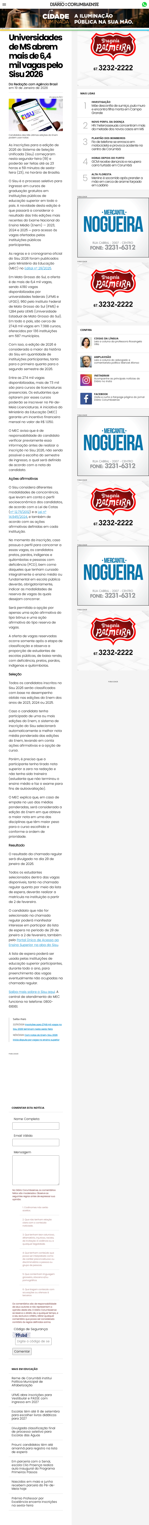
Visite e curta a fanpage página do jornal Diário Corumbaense (119, 398)
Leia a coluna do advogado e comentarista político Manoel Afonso (116, 361)
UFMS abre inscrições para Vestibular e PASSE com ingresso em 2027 (32, 1398)
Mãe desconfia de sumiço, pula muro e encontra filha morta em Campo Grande (118, 109)
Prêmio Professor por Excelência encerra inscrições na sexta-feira (34, 1502)
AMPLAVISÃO (102, 357)
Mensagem (22, 1152)
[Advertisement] (36, 1077)
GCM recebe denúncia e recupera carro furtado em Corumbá (116, 163)
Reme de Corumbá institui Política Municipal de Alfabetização (32, 1381)
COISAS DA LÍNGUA (106, 338)
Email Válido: (23, 1135)
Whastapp (144, 4)
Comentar (22, 1351)
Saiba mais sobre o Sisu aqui (32, 991)
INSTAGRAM (101, 375)
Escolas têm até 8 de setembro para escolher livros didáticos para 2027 (36, 1415)
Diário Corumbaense (74, 4)
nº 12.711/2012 (19, 512)
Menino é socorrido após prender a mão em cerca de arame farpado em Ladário (117, 181)
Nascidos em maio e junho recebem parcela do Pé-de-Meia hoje (33, 1485)
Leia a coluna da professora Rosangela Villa (118, 343)
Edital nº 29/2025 (38, 268)
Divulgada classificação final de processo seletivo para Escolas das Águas (33, 1431)
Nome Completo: (27, 1119)
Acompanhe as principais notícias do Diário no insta (117, 380)
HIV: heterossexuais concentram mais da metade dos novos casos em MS (118, 127)
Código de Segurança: (31, 1329)
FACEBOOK (101, 394)
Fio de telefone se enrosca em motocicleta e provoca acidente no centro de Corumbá (117, 145)
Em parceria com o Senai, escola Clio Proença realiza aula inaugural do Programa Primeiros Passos (33, 1466)
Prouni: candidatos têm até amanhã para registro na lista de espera (34, 1448)
